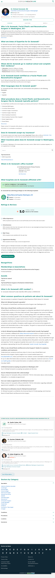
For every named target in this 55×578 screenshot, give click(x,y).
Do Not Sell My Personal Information (33, 562)
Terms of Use (4, 559)
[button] (53, 1)
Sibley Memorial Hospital (27, 333)
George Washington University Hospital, (11, 433)
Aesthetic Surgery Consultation (10, 110)
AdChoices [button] (30, 566)
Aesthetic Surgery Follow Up (9, 112)
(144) (9, 17)
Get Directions (22, 174)
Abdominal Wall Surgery (8, 106)
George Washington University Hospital (11, 466)
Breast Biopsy (5, 121)
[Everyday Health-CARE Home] (27, 1)
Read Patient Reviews (8, 256)
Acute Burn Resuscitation (8, 108)
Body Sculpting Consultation (9, 115)
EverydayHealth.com (6, 356)
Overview (9, 23)
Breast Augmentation (7, 119)
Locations (27, 23)
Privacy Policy (4, 557)
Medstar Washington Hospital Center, (36, 465)
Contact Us (31, 559)
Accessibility (4, 566)
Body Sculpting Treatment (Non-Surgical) (12, 117)
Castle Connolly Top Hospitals (38, 344)
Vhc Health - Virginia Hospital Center (30, 433)
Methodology (4, 568)
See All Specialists (7, 474)
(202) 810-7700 (27, 20)
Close (52, 573)
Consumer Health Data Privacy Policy (5, 562)
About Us (30, 557)
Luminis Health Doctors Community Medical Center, (14, 465)
